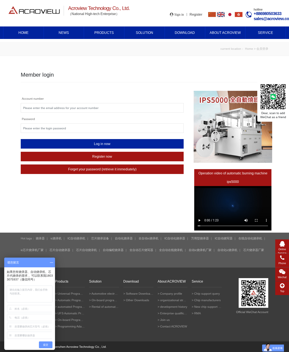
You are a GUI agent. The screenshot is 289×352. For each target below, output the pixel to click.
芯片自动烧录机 (86, 250)
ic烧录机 (56, 238)
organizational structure (174, 300)
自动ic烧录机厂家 (200, 250)
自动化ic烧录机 (227, 250)
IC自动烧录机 (76, 238)
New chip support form (208, 306)
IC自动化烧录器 (174, 238)
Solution (144, 33)
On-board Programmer (71, 320)
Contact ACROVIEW (173, 326)
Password (28, 119)
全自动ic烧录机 (148, 238)
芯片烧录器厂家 (253, 250)
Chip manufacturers (207, 300)
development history (173, 306)
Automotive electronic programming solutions (105, 293)
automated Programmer (71, 306)
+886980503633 (267, 13)
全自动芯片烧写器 (141, 250)
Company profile (171, 293)
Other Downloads (137, 300)
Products (104, 33)
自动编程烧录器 (113, 250)
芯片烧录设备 (100, 238)
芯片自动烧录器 (60, 250)
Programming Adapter (71, 326)
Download (185, 33)
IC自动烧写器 (224, 238)
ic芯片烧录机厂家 (32, 250)
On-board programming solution (105, 300)
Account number (33, 98)
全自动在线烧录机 (171, 250)
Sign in (179, 14)
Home (23, 33)
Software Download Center (139, 293)
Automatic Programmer (71, 300)
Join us (165, 320)
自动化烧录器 (124, 238)
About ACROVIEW (225, 33)
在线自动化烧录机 (250, 238)
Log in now (102, 144)
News (64, 33)
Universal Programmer (71, 293)
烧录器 (40, 238)
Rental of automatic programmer (105, 306)
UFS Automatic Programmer (71, 313)
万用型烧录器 (200, 238)
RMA (197, 313)
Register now (102, 156)
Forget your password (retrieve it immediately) (102, 169)
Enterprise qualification (174, 313)
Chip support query (207, 293)
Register (196, 14)
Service (265, 33)
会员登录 (262, 48)
